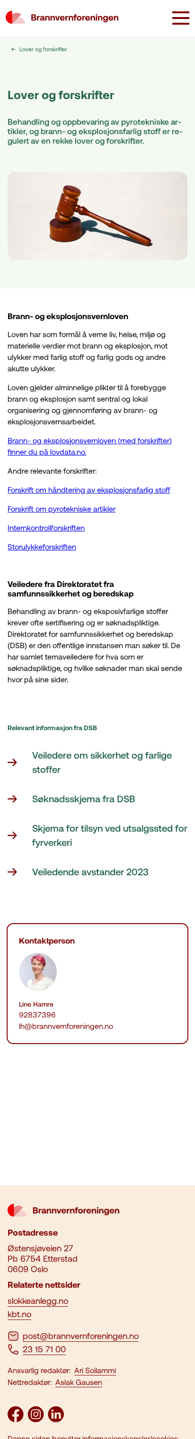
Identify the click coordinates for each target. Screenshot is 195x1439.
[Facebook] (16, 1419)
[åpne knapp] (180, 19)
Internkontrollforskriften (46, 527)
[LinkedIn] (56, 1419)
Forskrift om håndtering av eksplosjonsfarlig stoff (89, 489)
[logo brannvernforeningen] (62, 18)
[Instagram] (35, 1419)
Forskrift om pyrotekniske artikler (61, 508)
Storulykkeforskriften (42, 546)
